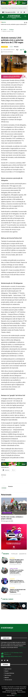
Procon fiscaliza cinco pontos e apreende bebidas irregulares (17, 561)
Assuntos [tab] (22, 554)
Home (4, 29)
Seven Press (5, 8)
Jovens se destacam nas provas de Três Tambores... (18, 591)
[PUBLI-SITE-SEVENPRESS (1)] (14, 76)
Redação (16, 46)
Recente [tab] (6, 554)
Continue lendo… (23, 647)
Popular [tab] (14, 554)
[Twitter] (5, 660)
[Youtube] (7, 660)
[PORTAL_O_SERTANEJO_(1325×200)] (14, 2)
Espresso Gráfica (22, 8)
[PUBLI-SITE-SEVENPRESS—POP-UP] (14, 536)
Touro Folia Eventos (13, 8)
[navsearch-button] (25, 16)
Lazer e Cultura (7, 512)
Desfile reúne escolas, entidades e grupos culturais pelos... (17, 571)
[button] (3, 17)
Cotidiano (11, 29)
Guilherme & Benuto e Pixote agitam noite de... (17, 581)
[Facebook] (2, 660)
